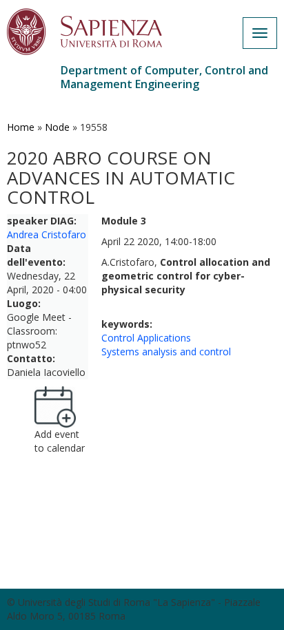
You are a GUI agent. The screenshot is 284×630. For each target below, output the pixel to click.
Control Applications (146, 337)
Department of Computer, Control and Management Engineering (164, 77)
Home (20, 127)
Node (57, 127)
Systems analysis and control (166, 351)
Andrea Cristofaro (46, 234)
